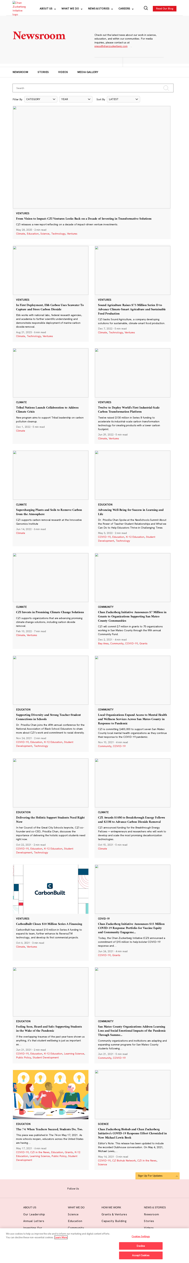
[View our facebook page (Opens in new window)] (84, 1188)
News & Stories (99, 8)
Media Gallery (87, 72)
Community (116, 643)
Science (44, 233)
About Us (46, 8)
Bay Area (103, 643)
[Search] (146, 8)
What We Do (70, 8)
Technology (58, 233)
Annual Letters (33, 1221)
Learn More (61, 1237)
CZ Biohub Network (124, 1160)
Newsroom (20, 72)
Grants (143, 643)
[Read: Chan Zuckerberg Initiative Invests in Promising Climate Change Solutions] (50, 601)
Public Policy (23, 1057)
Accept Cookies (141, 1255)
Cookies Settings (141, 1236)
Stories (43, 72)
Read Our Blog (164, 8)
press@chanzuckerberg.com (110, 46)
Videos (63, 72)
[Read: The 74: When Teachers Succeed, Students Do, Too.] (50, 1120)
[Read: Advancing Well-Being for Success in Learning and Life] (132, 498)
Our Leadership (34, 1214)
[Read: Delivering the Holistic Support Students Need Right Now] (50, 808)
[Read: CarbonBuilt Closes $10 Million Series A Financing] (50, 912)
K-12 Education (135, 537)
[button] (40, 99)
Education (33, 233)
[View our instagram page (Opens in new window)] (91, 1188)
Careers (124, 8)
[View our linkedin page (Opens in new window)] (105, 1188)
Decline (141, 1245)
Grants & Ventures (114, 1214)
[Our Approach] (19, 8)
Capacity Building (114, 1221)
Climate (20, 233)
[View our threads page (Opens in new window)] (98, 1188)
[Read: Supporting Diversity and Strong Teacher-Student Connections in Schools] (50, 703)
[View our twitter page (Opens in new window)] (112, 1188)
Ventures (72, 233)
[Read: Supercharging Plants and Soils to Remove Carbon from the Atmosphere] (50, 498)
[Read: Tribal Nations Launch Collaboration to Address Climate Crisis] (50, 396)
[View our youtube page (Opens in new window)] (119, 1188)
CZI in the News (39, 1152)
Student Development (46, 1057)
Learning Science (74, 1053)
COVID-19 (104, 537)
